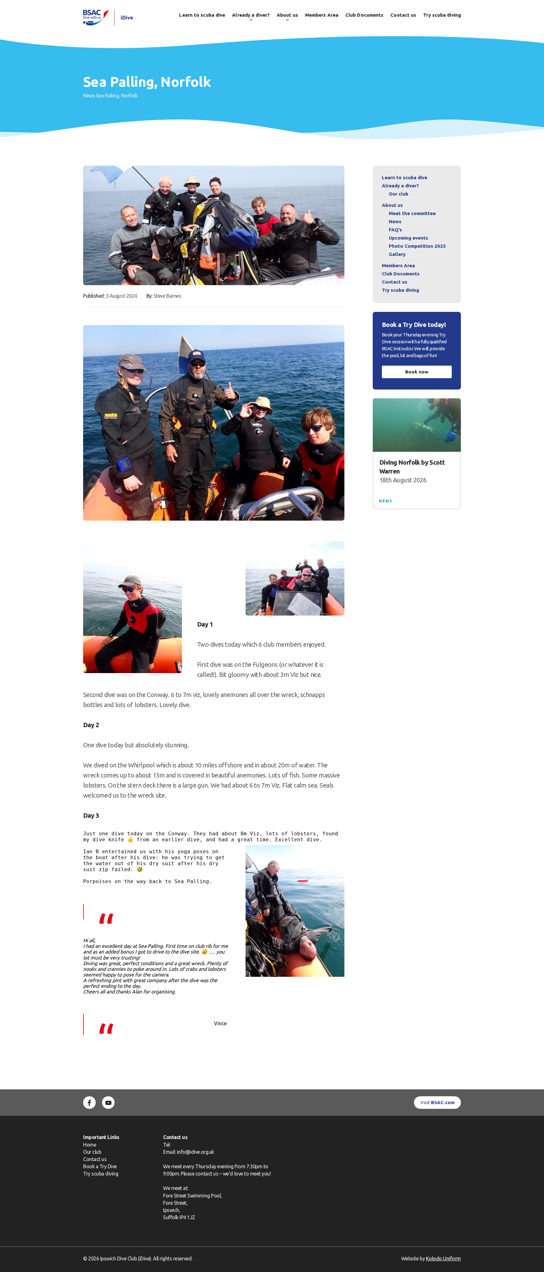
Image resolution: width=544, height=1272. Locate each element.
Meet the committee (412, 213)
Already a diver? (251, 15)
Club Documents (364, 15)
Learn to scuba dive (202, 15)
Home (89, 1145)
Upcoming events (408, 238)
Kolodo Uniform (443, 1258)
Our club (398, 193)
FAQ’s (395, 229)
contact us (207, 1173)
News (89, 95)
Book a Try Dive (100, 1166)
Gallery (397, 254)
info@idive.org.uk (195, 1152)
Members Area (321, 15)
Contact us (403, 15)
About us (287, 15)
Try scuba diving (442, 15)
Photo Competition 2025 (417, 246)
